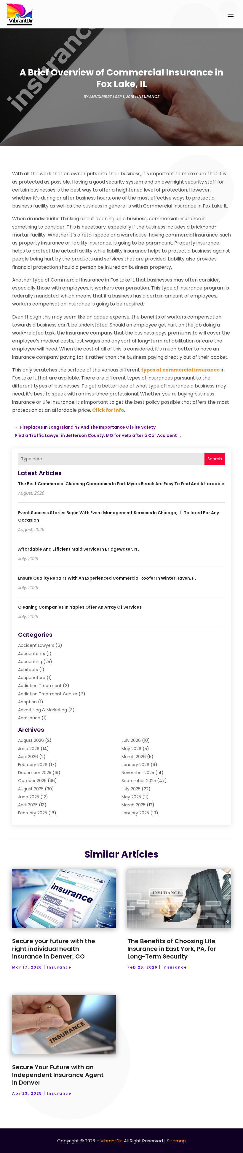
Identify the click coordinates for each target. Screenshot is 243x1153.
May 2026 (131, 749)
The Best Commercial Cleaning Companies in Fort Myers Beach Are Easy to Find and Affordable (121, 484)
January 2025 (135, 813)
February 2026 (32, 765)
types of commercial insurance (180, 369)
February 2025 (32, 813)
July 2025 (131, 789)
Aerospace (29, 718)
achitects (28, 670)
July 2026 (131, 740)
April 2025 (28, 805)
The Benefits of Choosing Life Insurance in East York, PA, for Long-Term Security (171, 949)
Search (214, 459)
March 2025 (134, 805)
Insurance (148, 96)
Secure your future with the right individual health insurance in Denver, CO (53, 949)
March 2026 (134, 757)
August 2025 (31, 789)
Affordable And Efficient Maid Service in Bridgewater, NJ (79, 549)
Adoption (27, 702)
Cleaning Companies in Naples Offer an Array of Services (80, 607)
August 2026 (31, 740)
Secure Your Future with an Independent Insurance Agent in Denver (58, 1075)
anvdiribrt (100, 96)
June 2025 (28, 797)
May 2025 (131, 797)
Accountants (31, 654)
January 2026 (135, 765)
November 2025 (138, 773)
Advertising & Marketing (42, 710)
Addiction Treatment (40, 686)
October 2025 (32, 781)
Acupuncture (31, 678)
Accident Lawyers (36, 645)
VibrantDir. (111, 1141)
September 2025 (139, 781)
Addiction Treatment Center (47, 694)
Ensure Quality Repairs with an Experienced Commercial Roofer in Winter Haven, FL (107, 578)
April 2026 (28, 757)
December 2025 (34, 773)
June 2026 (28, 749)
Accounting (30, 662)
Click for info (108, 410)
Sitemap (176, 1141)
